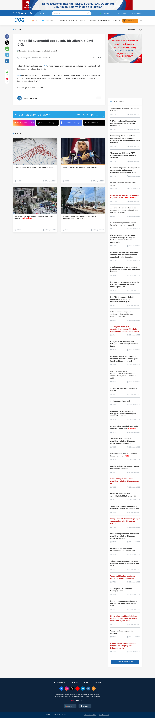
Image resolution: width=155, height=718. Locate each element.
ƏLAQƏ (74, 683)
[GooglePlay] (70, 706)
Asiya (139, 30)
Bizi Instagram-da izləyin (25, 123)
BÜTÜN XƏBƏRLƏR (68, 21)
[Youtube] (22, 13)
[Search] (88, 13)
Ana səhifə (131, 30)
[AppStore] (85, 706)
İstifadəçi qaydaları (90, 715)
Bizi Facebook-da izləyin (72, 123)
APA (45, 66)
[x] (72, 688)
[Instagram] (16, 13)
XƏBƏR (93, 21)
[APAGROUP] (77, 700)
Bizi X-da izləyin (93, 123)
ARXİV (86, 683)
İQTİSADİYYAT (104, 21)
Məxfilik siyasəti (104, 715)
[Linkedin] (28, 13)
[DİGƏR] (140, 21)
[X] (19, 13)
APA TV (116, 21)
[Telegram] (25, 13)
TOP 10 (98, 683)
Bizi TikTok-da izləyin (48, 123)
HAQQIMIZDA (59, 683)
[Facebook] (13, 13)
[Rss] (31, 13)
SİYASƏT (83, 21)
